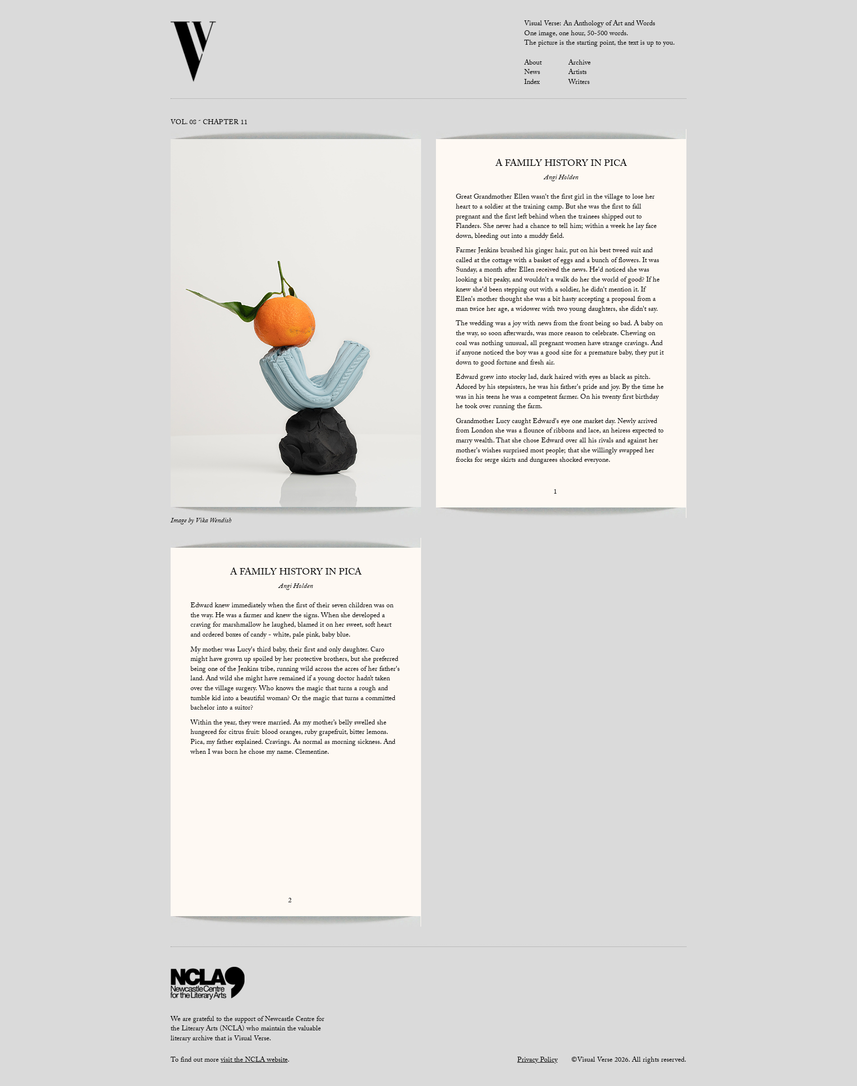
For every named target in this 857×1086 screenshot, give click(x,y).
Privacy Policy (537, 1061)
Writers (579, 83)
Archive (579, 64)
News (532, 73)
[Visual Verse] (194, 53)
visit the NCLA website (254, 1061)
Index (532, 83)
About (533, 64)
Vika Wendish (213, 521)
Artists (577, 73)
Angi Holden (561, 178)
